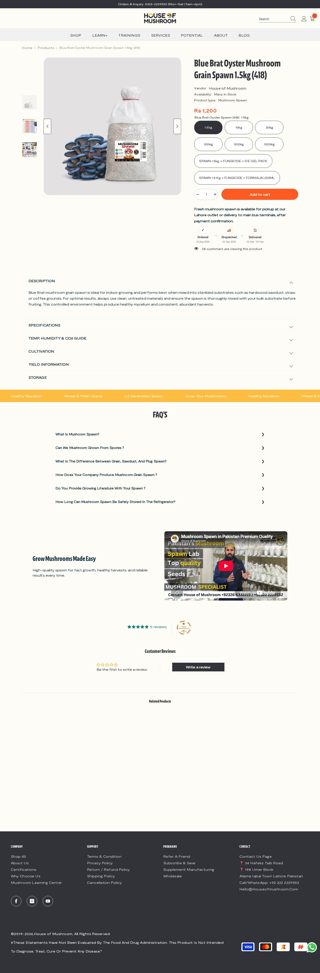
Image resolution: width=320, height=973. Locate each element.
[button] (47, 126)
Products (45, 48)
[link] (54, 802)
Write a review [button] (198, 667)
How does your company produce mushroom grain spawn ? (106, 475)
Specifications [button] (44, 325)
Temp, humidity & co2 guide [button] (58, 338)
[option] (112, 126)
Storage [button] (38, 377)
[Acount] (304, 19)
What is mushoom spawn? (77, 434)
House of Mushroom (227, 88)
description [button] (42, 281)
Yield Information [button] (49, 364)
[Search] (277, 19)
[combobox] (273, 19)
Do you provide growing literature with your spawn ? (100, 488)
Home (27, 48)
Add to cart (260, 194)
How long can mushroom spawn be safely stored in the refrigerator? (116, 502)
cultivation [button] (41, 351)
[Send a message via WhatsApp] (312, 947)
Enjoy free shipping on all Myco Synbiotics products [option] (160, 4)
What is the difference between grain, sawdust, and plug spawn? (111, 461)
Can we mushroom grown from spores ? (90, 448)
